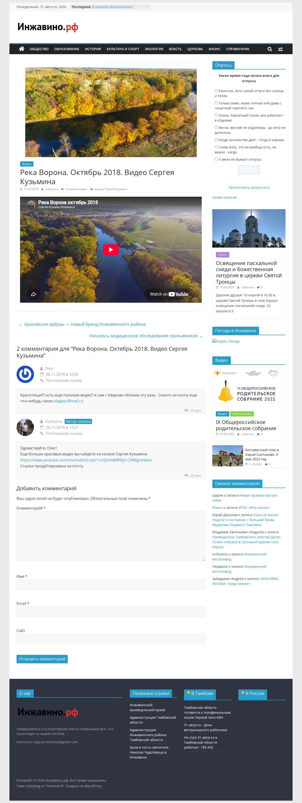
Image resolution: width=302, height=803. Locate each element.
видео (98, 189)
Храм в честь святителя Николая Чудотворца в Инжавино (149, 752)
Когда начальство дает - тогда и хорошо (251, 140)
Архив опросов (224, 197)
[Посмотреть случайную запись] (280, 49)
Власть (175, 49)
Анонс (215, 49)
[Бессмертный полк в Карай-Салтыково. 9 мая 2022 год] (227, 447)
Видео (26, 164)
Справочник (237, 49)
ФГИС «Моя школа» (254, 507)
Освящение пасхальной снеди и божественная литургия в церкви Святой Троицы (249, 272)
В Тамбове (202, 693)
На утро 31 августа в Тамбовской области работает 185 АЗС (200, 742)
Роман (217, 507)
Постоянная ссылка (64, 380)
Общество (39, 49)
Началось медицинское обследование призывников (146, 335)
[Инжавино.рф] (22, 49)
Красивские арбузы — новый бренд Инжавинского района (82, 324)
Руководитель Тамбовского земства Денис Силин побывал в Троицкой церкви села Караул (246, 542)
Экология (154, 49)
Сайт (21, 630)
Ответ (196, 410)
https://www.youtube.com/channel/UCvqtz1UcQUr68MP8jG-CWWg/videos (86, 460)
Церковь (195, 49)
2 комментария (76, 189)
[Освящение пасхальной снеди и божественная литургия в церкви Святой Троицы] (248, 211)
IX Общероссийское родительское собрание (246, 425)
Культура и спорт (123, 49)
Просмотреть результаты (249, 187)
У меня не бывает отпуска (240, 159)
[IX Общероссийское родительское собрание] (248, 371)
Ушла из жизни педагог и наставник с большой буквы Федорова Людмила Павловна (245, 520)
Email (23, 603)
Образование (66, 49)
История (93, 49)
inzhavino (52, 189)
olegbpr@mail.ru (68, 401)
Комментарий (31, 508)
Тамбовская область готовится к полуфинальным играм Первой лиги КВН (207, 712)
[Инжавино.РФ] (48, 703)
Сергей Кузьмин (116, 189)
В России (255, 693)
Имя (22, 576)
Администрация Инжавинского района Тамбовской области (148, 735)
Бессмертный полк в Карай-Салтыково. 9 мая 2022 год (262, 454)
